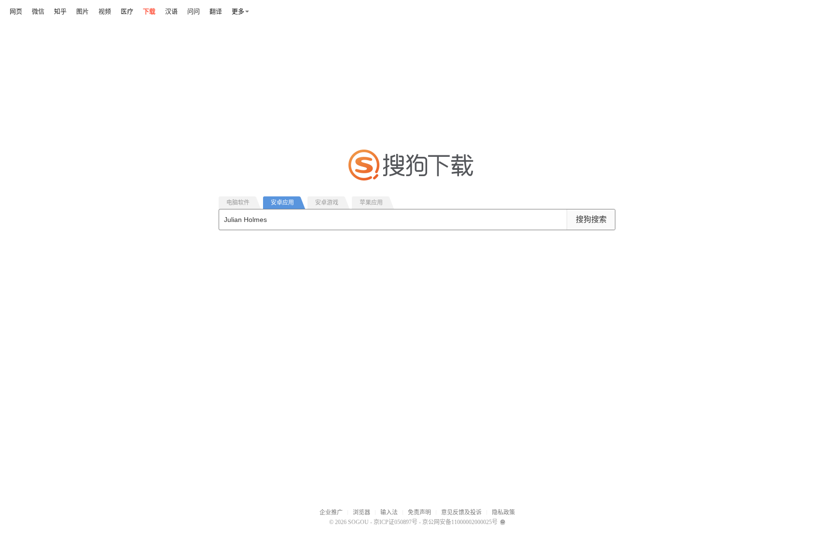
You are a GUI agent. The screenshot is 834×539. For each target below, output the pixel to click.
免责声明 (419, 512)
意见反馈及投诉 (461, 512)
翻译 (215, 11)
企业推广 (331, 512)
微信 (38, 11)
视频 (104, 11)
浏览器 (361, 512)
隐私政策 (503, 512)
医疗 (127, 11)
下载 (149, 11)
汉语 (171, 11)
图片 (82, 11)
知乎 (60, 11)
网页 (16, 11)
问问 (193, 11)
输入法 (389, 512)
